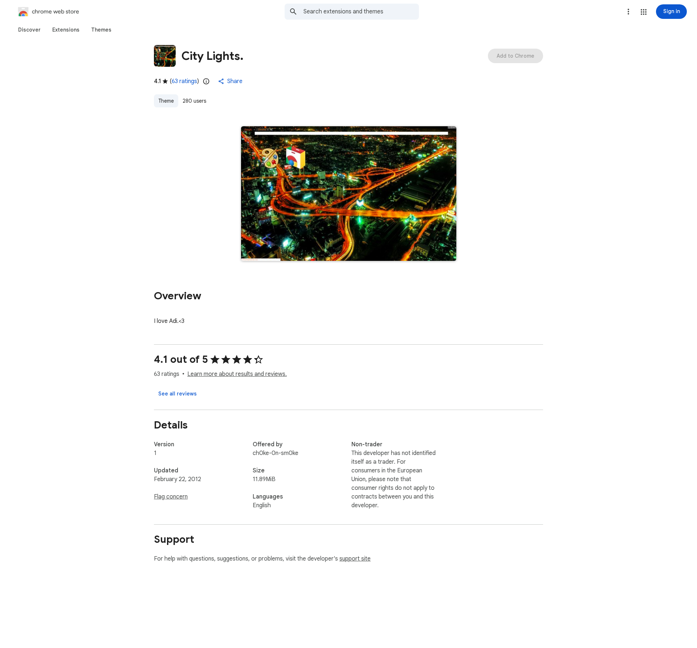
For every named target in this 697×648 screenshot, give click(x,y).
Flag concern (171, 496)
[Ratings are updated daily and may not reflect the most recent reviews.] (206, 81)
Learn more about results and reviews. (237, 374)
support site (355, 558)
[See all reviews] (177, 393)
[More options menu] (628, 11)
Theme (166, 101)
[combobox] (361, 11)
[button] (643, 12)
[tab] (29, 29)
